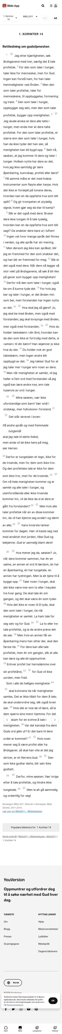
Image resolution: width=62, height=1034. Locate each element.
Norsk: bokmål (10, 836)
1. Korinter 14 (8, 18)
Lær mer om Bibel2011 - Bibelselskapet (22, 811)
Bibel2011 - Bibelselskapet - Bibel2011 (37, 836)
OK (53, 1000)
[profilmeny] (53, 6)
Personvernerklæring (15, 1004)
